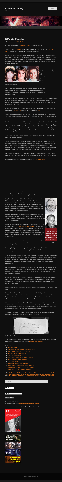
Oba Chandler (18, 49)
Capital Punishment (20, 372)
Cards (17, 27)
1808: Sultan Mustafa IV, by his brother (18, 363)
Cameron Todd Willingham (36, 341)
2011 (13, 375)
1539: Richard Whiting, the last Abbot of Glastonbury (21, 365)
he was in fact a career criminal (26, 226)
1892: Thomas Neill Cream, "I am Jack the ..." (20, 351)
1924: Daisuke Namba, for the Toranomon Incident (21, 367)
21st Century (12, 372)
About (11, 27)
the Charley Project (25, 45)
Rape (37, 374)
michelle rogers (30, 375)
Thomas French (17, 110)
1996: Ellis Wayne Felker (14, 355)
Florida (51, 372)
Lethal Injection (12, 374)
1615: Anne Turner (12, 347)
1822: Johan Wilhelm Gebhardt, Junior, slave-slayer (21, 349)
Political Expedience (30, 374)
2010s (9, 375)
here (39, 110)
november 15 (38, 375)
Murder (17, 374)
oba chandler (44, 375)
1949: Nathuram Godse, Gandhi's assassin (19, 369)
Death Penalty (41, 372)
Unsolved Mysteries (40, 159)
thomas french (51, 375)
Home (6, 27)
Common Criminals (29, 372)
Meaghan (22, 41)
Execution (47, 372)
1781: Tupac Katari (13, 361)
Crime (35, 372)
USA (53, 374)
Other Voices (23, 374)
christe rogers (17, 375)
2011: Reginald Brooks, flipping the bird (18, 359)
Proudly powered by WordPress (31, 476)
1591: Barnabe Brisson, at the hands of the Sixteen (21, 357)
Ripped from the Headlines (45, 374)
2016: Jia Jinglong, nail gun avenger (17, 353)
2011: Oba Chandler (14, 38)
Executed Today (14, 8)
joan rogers (24, 375)
